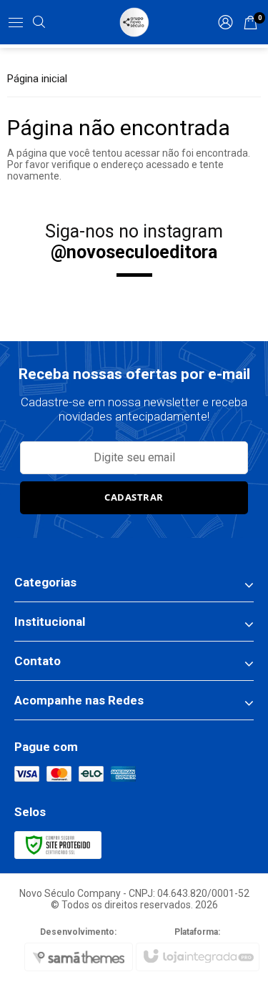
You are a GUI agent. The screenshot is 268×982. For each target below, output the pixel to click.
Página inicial (37, 78)
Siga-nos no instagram (134, 241)
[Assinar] (134, 497)
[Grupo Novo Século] (134, 22)
